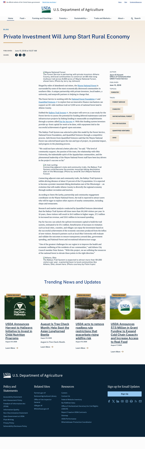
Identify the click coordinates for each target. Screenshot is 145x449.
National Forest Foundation (83, 99)
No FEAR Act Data (68, 403)
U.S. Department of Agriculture (78, 9)
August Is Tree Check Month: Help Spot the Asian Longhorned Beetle (55, 329)
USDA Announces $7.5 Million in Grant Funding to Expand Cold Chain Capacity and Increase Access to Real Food (124, 332)
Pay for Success (65, 121)
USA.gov (37, 405)
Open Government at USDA (13, 416)
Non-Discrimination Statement (15, 413)
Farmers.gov (39, 393)
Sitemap (64, 415)
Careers (64, 393)
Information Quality (11, 409)
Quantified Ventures (47, 102)
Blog (125, 2)
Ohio (114, 138)
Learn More (10, 348)
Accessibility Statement (12, 397)
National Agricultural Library (45, 396)
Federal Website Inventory (71, 399)
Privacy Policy (8, 423)
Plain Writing (8, 419)
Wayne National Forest (87, 85)
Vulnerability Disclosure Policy (15, 426)
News (120, 2)
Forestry (115, 92)
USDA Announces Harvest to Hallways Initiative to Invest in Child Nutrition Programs (18, 331)
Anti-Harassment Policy (12, 400)
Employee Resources (136, 2)
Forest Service (118, 102)
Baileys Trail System (57, 113)
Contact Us (65, 396)
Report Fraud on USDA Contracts (74, 412)
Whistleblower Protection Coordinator (76, 422)
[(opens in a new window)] (109, 401)
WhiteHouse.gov (40, 409)
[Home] (46, 12)
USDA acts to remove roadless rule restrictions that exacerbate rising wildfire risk (90, 331)
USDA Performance (68, 419)
